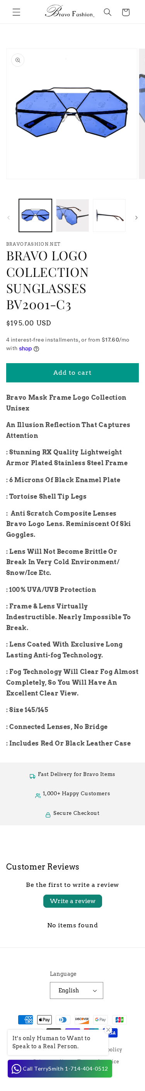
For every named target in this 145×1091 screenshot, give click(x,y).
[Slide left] (8, 217)
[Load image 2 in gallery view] (72, 215)
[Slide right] (136, 217)
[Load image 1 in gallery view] (35, 215)
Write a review (73, 901)
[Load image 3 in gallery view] (109, 215)
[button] (16, 12)
